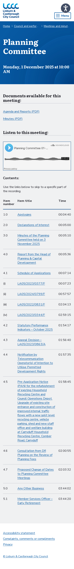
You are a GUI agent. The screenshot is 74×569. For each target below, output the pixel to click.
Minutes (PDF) (13, 119)
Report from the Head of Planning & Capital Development (33, 258)
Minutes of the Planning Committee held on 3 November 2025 (33, 239)
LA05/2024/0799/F (31, 294)
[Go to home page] (11, 10)
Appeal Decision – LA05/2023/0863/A (31, 342)
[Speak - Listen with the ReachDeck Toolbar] (66, 8)
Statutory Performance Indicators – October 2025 (35, 327)
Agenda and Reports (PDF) (21, 111)
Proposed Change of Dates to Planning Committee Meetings (35, 474)
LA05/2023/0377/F (31, 283)
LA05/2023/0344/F (31, 315)
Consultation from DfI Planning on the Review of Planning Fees (34, 455)
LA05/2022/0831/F (31, 304)
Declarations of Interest (33, 225)
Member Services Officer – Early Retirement (35, 501)
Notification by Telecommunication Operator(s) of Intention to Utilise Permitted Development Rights (35, 363)
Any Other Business (30, 488)
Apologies (24, 214)
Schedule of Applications (34, 273)
